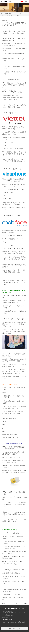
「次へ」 (3, 603)
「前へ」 (26, 603)
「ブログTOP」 (14, 603)
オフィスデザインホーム (6, 13)
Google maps (5, 617)
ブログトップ (16, 13)
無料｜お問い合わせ (14, 629)
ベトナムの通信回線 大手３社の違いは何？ (10, 15)
